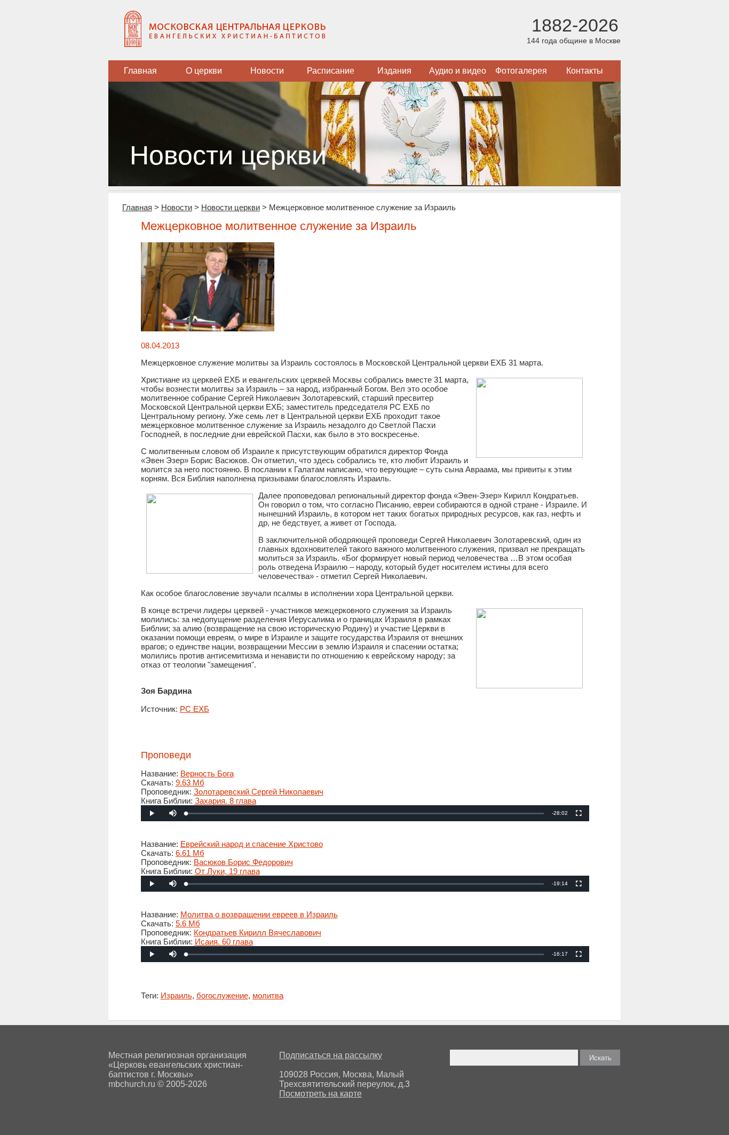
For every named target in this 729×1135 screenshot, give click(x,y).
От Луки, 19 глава (227, 871)
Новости (267, 70)
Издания (394, 70)
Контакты (584, 70)
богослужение (222, 995)
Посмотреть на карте (320, 1093)
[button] (173, 813)
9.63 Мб (190, 782)
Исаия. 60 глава (224, 941)
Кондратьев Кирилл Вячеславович (257, 932)
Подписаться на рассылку (330, 1055)
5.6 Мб (188, 923)
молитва (267, 995)
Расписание (330, 70)
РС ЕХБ (194, 708)
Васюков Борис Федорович (243, 862)
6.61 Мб (190, 853)
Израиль (176, 995)
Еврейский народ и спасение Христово (251, 843)
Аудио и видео (457, 70)
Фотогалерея (521, 70)
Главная (140, 70)
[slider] (365, 813)
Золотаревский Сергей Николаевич (258, 791)
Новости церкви (230, 207)
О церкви (204, 70)
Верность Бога (207, 773)
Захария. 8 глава (225, 800)
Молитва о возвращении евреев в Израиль (259, 914)
